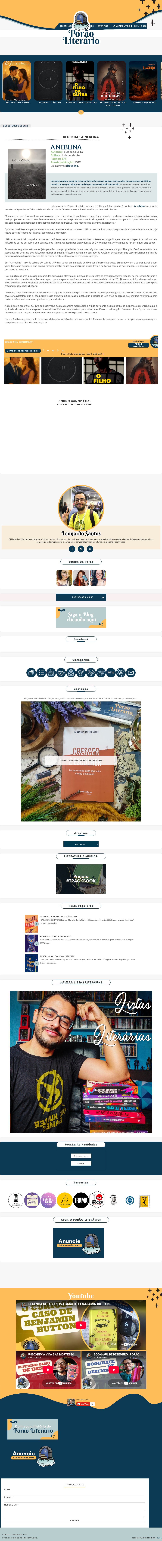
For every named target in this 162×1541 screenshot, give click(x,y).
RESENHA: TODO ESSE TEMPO (56, 936)
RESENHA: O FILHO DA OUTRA (81, 102)
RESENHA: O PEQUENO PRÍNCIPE (57, 956)
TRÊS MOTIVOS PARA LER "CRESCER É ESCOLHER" (81, 760)
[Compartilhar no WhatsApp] (63, 350)
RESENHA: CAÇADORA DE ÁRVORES (59, 917)
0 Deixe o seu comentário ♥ (19, 342)
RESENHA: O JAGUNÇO (144, 102)
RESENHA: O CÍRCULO (50, 102)
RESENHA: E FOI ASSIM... (18, 102)
